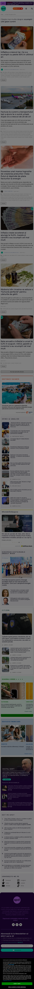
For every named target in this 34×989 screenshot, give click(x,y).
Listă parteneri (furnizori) (7, 980)
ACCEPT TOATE (17, 983)
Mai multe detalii (11, 964)
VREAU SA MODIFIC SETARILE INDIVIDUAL (17, 987)
